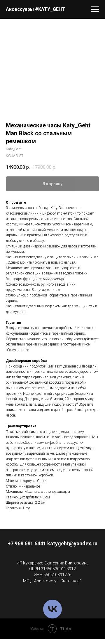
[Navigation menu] (95, 9)
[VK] (52, 609)
